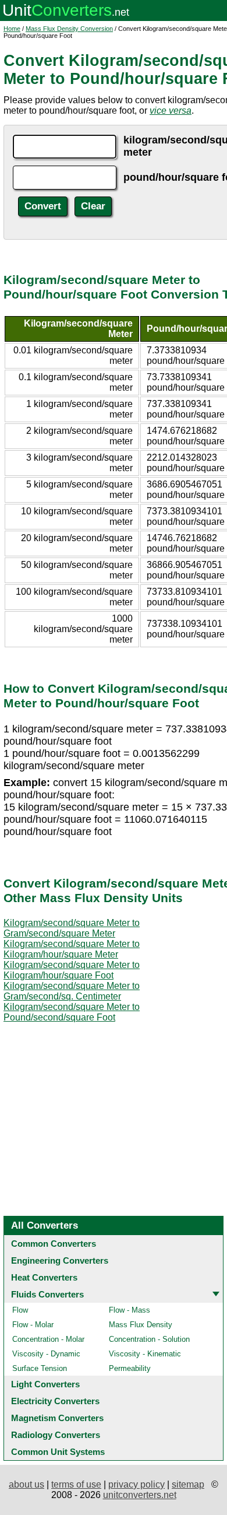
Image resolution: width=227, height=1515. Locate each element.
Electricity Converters (55, 1401)
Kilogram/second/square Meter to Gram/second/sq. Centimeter (71, 991)
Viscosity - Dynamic (46, 1353)
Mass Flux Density (140, 1324)
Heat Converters (44, 1277)
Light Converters (45, 1384)
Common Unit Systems (58, 1452)
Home (11, 28)
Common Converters (53, 1244)
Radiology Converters (55, 1435)
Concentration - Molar (48, 1339)
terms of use (76, 1484)
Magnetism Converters (57, 1418)
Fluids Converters (47, 1294)
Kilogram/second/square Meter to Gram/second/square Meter (71, 928)
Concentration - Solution (149, 1339)
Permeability (130, 1368)
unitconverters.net (139, 1495)
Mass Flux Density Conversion (69, 28)
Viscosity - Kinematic (145, 1353)
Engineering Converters (59, 1260)
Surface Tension (39, 1368)
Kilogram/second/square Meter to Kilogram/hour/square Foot (71, 970)
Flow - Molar (33, 1324)
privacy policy (136, 1484)
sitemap (188, 1484)
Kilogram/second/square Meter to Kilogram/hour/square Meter (71, 949)
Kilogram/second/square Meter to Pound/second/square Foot (71, 1012)
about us (26, 1484)
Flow (20, 1310)
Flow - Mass (129, 1310)
